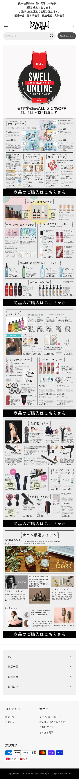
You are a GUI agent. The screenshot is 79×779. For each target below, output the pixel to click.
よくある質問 (46, 732)
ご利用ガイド (46, 727)
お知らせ (10, 722)
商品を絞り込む (66, 36)
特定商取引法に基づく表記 (53, 722)
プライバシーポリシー (51, 716)
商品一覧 (10, 716)
